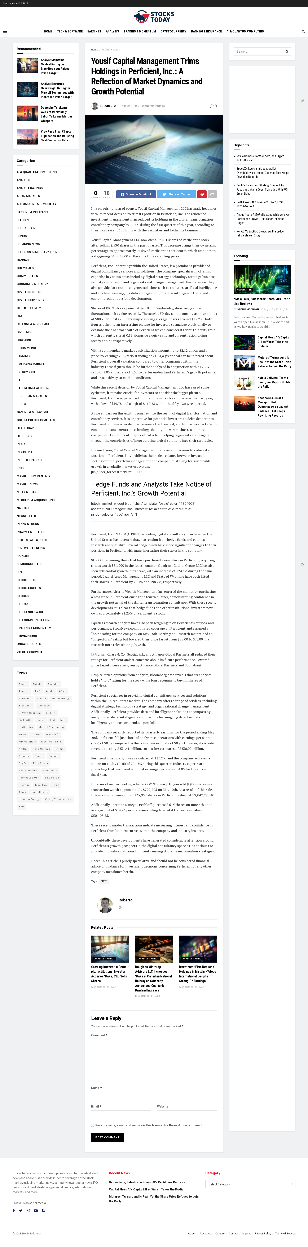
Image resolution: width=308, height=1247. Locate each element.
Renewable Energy (31, 548)
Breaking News (28, 244)
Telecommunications (34, 620)
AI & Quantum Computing (245, 31)
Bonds (22, 236)
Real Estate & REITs (32, 540)
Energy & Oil (26, 372)
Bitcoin (23, 220)
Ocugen (24, 756)
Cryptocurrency (173, 31)
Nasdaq (23, 508)
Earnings (94, 31)
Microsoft (52, 734)
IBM (52, 720)
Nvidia (59, 749)
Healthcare (26, 428)
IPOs (20, 468)
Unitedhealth (39, 792)
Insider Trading (29, 460)
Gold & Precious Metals (36, 420)
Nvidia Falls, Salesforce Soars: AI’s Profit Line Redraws (147, 1182)
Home (48, 31)
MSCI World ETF (51, 741)
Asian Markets (28, 196)
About (191, 1233)
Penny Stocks (28, 524)
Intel (63, 720)
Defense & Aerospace (33, 324)
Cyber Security (29, 308)
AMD (38, 691)
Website (162, 1106)
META (22, 734)
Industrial (25, 452)
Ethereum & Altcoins (33, 388)
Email (96, 1106)
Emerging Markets (32, 364)
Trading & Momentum (140, 31)
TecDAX (22, 604)
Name (96, 1088)
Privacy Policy (263, 1233)
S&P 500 (22, 556)
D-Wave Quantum (30, 713)
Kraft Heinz (26, 727)
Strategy (24, 785)
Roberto (110, 105)
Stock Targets (29, 588)
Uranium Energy (29, 799)
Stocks (23, 596)
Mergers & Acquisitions (36, 500)
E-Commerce (27, 348)
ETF (19, 380)
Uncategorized (29, 644)
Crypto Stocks (29, 292)
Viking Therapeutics (58, 799)
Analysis (112, 31)
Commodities (27, 276)
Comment (99, 1035)
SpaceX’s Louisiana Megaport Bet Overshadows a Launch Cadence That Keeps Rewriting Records (263, 172)
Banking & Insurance (206, 31)
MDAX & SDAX (26, 492)
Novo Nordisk (41, 749)
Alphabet (53, 684)
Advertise (205, 1233)
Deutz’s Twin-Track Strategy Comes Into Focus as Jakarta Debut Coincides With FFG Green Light (262, 189)
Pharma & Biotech (31, 532)
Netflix (23, 749)
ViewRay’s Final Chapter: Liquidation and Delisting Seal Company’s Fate (57, 136)
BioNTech (25, 698)
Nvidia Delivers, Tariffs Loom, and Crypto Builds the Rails (274, 382)
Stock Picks (26, 580)
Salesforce (52, 777)
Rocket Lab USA (29, 777)
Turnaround (27, 636)
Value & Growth (29, 652)
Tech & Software (70, 31)
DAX (20, 316)
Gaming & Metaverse (33, 412)
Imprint (246, 1233)
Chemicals (25, 268)
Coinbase (44, 705)
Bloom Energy (61, 698)
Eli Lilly (51, 713)
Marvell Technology (51, 727)
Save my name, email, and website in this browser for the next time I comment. (149, 1125)
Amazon (24, 691)
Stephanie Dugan (248, 309)
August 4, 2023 (131, 105)
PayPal (23, 763)
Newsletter (26, 516)
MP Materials (27, 741)
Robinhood (50, 770)
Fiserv (41, 720)
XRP (21, 806)
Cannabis (24, 260)
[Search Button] (287, 51)
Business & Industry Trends (39, 252)
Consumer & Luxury (32, 284)
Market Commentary (33, 476)
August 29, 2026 (272, 309)
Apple (50, 691)
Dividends (24, 332)
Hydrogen (24, 436)
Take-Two (41, 785)
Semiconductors (30, 564)
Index (21, 444)
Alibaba (37, 684)
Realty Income (28, 770)
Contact (233, 1233)
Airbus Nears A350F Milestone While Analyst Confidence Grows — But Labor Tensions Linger (263, 219)
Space (21, 572)
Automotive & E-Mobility (36, 204)
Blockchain (26, 228)
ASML (62, 691)
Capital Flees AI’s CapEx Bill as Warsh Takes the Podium (273, 342)
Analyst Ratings (110, 49)
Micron (36, 734)
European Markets (32, 396)
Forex (21, 404)
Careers (220, 1233)
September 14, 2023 (104, 986)
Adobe (23, 684)
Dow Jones (25, 340)
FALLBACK (25, 720)
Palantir (54, 756)
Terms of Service (285, 1233)
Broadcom (25, 705)
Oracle (39, 756)
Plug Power (40, 763)
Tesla (55, 785)
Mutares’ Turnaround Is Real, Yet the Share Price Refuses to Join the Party (274, 362)
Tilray (22, 792)
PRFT (104, 881)
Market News (27, 484)
